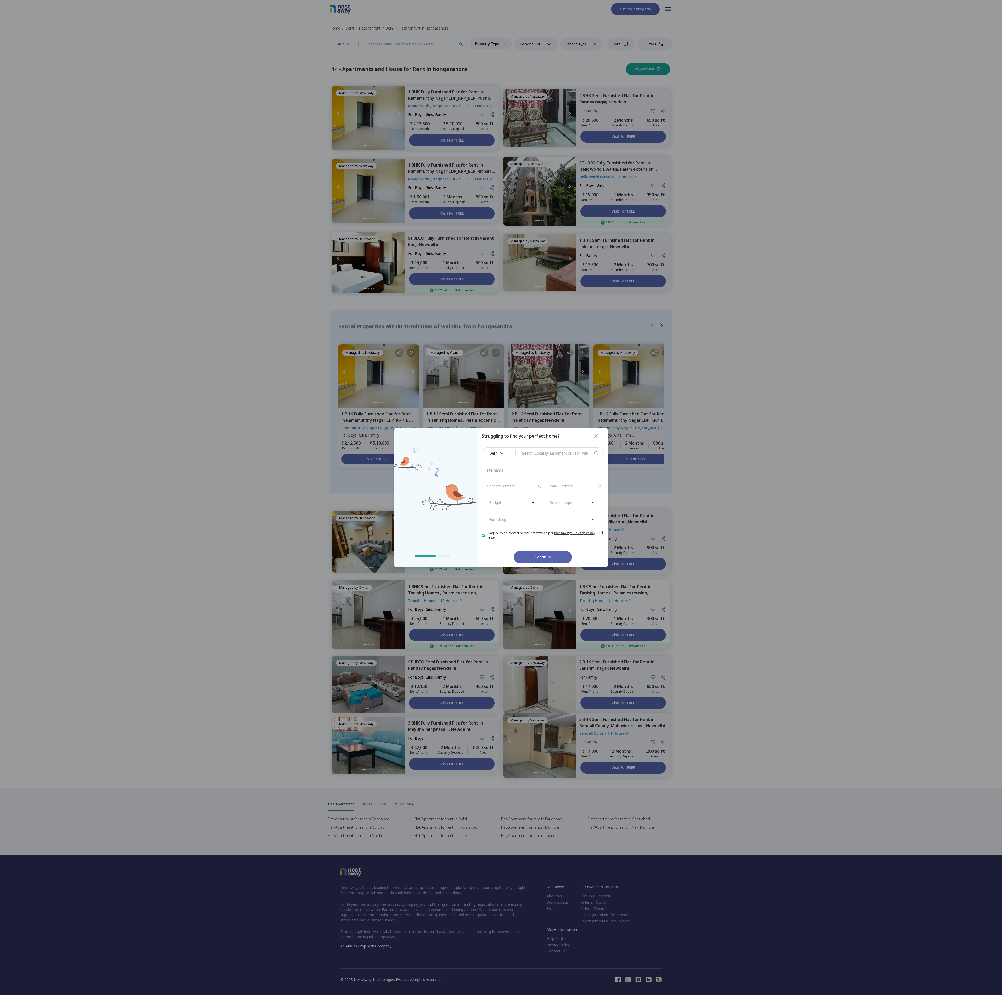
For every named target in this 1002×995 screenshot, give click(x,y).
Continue (543, 557)
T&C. (492, 538)
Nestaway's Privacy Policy (574, 533)
